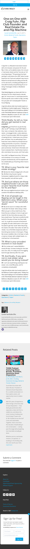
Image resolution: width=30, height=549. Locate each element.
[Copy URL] (21, 58)
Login (14, 1)
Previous (2, 401)
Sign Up (15, 5)
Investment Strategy (12, 381)
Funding (16, 379)
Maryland (18, 302)
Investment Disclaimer (9, 506)
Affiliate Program (8, 485)
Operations (22, 35)
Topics (15, 37)
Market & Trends (13, 35)
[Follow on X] (10, 494)
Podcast (13, 383)
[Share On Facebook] (5, 58)
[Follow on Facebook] (7, 494)
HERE (27, 114)
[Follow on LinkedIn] (4, 494)
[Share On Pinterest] (11, 58)
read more (9, 445)
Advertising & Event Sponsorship (12, 483)
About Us (5, 479)
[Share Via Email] (19, 58)
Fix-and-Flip (12, 302)
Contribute (6, 481)
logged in (13, 460)
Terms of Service (8, 504)
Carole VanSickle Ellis (10, 33)
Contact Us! (14, 511)
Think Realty (11, 377)
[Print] (24, 58)
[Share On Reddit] (16, 58)
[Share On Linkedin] (13, 58)
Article (6, 35)
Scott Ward (18, 377)
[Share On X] (8, 58)
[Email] (3, 329)
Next (28, 401)
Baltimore (7, 302)
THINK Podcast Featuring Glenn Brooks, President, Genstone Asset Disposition (14, 371)
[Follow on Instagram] (13, 494)
